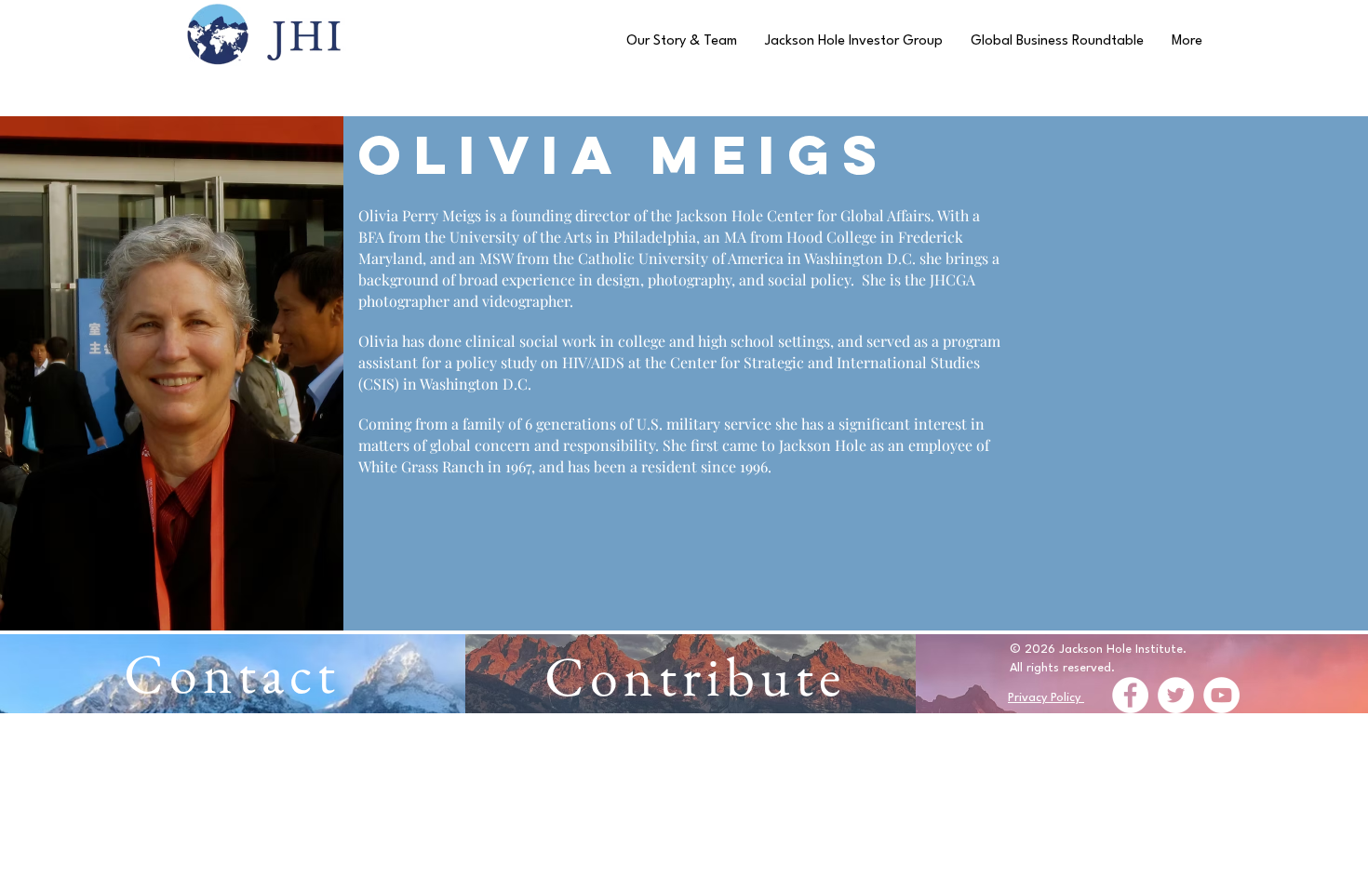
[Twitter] (1176, 695)
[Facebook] (1130, 695)
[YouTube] (1221, 695)
